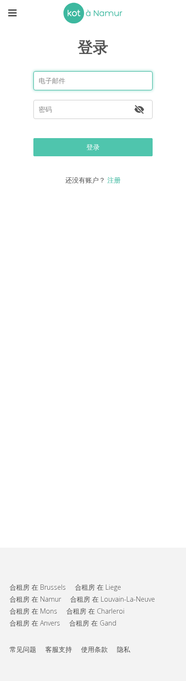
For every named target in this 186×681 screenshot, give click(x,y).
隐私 (123, 649)
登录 (93, 146)
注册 (114, 179)
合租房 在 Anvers (35, 622)
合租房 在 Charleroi (95, 611)
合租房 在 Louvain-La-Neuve (112, 599)
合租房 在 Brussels (38, 587)
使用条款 (94, 649)
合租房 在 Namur (35, 599)
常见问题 (23, 649)
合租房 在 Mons (33, 611)
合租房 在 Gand (92, 622)
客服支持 (58, 649)
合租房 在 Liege (98, 587)
